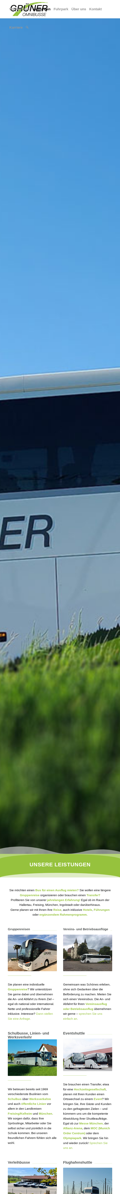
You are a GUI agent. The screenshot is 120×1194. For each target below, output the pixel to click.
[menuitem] (19, 9)
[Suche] (27, 27)
